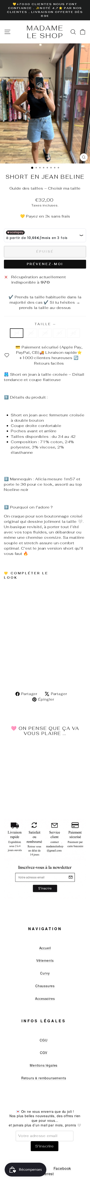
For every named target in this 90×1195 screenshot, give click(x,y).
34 (16, 333)
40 (59, 333)
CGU (43, 1040)
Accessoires (45, 998)
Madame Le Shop (45, 32)
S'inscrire (44, 1146)
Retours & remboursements (43, 1078)
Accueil (45, 948)
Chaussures (45, 985)
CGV (43, 1052)
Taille (45, 324)
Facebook (62, 1168)
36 (31, 333)
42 (73, 333)
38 (45, 333)
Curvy (45, 973)
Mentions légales (43, 1065)
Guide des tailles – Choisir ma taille (45, 188)
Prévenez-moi (45, 264)
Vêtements (45, 960)
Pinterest (46, 1173)
